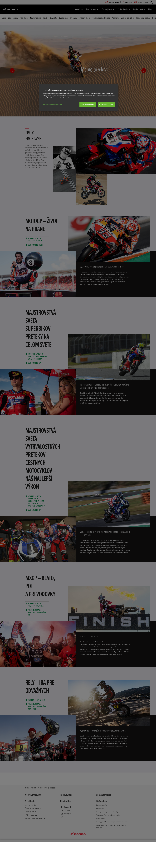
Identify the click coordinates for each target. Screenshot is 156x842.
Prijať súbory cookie (106, 104)
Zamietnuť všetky (88, 104)
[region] (78, 97)
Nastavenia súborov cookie (52, 104)
